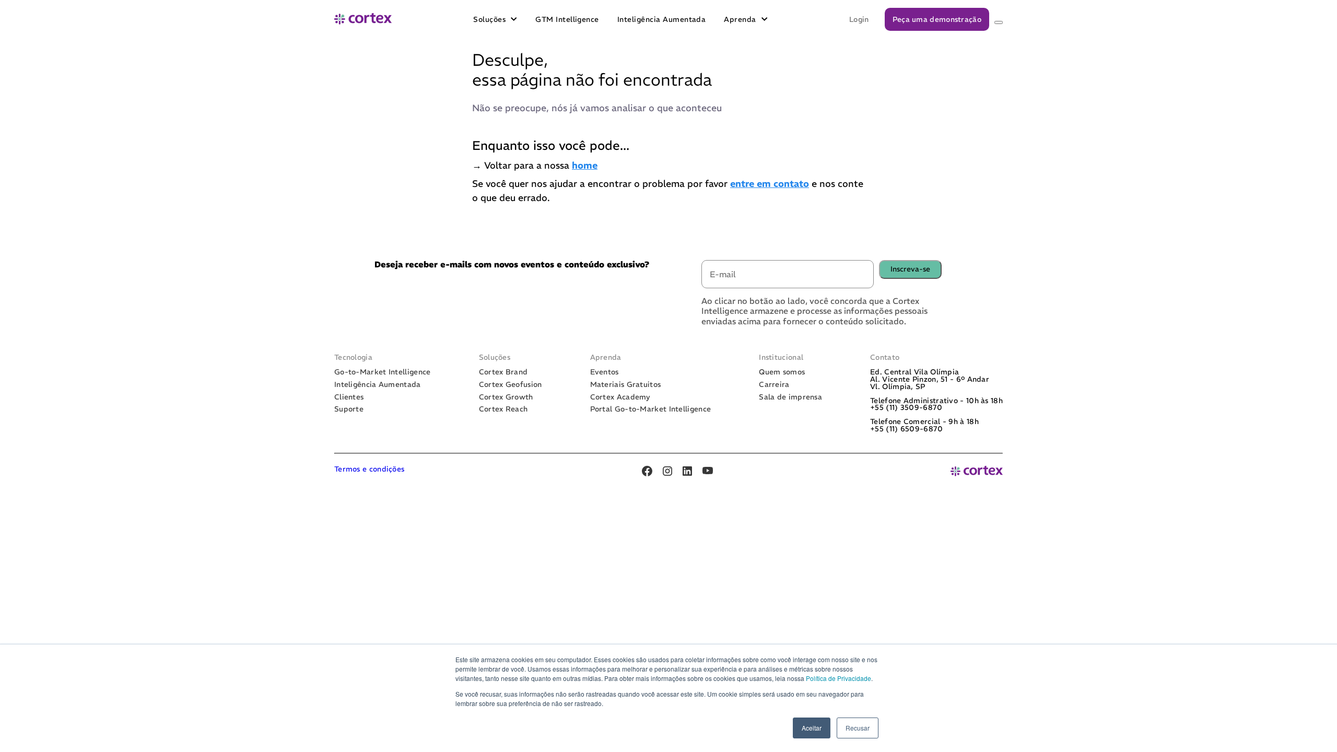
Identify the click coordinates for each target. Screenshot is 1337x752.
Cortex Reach (503, 409)
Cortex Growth (506, 397)
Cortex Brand (503, 372)
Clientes (348, 397)
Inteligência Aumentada (661, 19)
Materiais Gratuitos (625, 385)
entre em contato (769, 184)
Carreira (774, 385)
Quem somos (782, 372)
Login (859, 19)
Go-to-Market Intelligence (382, 372)
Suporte (348, 409)
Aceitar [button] (812, 727)
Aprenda (740, 19)
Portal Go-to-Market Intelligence (650, 409)
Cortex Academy (620, 397)
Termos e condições (369, 469)
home (584, 165)
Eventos (604, 372)
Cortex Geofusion (510, 385)
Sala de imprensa (790, 397)
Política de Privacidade (838, 678)
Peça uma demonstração (937, 19)
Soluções (489, 19)
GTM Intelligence (567, 19)
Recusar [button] (858, 727)
